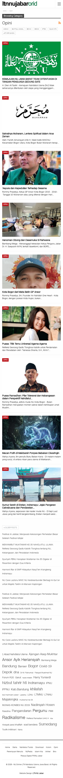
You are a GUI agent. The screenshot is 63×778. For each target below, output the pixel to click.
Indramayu (36, 682)
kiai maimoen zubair (10, 695)
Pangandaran (21, 711)
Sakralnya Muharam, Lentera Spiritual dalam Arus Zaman (28, 135)
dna (16, 672)
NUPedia (28, 751)
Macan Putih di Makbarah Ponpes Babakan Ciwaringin (30, 453)
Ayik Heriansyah (26, 659)
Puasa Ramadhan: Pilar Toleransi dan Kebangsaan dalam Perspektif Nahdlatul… (28, 397)
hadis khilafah (27, 678)
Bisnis (37, 29)
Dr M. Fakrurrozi (26, 672)
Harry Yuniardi (42, 677)
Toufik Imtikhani (9, 729)
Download (39, 747)
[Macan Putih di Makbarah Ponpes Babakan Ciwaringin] (31, 433)
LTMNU (38, 694)
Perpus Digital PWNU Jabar (31, 756)
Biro (54, 751)
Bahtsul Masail (17, 29)
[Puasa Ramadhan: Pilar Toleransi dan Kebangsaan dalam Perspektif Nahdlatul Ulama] (31, 375)
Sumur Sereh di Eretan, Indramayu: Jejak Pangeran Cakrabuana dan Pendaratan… (29, 506)
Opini (5, 43)
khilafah (36, 689)
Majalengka (10, 699)
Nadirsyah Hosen (43, 705)
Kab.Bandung (20, 689)
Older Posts (11, 527)
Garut (18, 677)
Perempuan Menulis (15, 751)
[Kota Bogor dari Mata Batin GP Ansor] (31, 272)
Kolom (48, 747)
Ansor (7, 659)
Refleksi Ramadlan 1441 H (38, 718)
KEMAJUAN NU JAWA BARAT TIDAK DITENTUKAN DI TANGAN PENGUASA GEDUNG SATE (29, 80)
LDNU (30, 694)
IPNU (49, 683)
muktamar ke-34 (26, 700)
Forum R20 (8, 677)
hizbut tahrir (12, 682)
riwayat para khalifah (12, 724)
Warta (20, 730)
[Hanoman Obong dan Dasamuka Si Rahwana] (31, 220)
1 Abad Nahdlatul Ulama (15, 654)
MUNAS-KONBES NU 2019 (16, 705)
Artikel (48, 751)
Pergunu (40, 710)
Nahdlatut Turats (26, 747)
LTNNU (48, 694)
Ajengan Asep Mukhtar (43, 654)
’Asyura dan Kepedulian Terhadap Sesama (24, 188)
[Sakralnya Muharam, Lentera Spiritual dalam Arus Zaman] (31, 113)
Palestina (6, 711)
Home (7, 747)
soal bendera (31, 724)
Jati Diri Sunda (8, 33)
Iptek (44, 29)
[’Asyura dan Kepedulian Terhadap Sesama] (31, 168)
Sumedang (48, 724)
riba (51, 718)
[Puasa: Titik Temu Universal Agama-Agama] (31, 323)
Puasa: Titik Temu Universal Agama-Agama (24, 343)
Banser (22, 666)
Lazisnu (23, 694)
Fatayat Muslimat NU (43, 672)
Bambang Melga (49, 660)
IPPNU (6, 689)
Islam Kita (53, 29)
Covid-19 (45, 666)
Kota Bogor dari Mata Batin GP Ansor (21, 292)
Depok (7, 672)
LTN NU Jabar (38, 773)
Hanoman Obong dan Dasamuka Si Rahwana (26, 240)
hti (25, 682)
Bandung (9, 666)
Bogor (33, 666)
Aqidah (5, 29)
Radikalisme (13, 718)
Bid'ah (29, 29)
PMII (50, 711)
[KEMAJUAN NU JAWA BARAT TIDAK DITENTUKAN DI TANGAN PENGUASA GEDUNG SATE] (31, 59)
